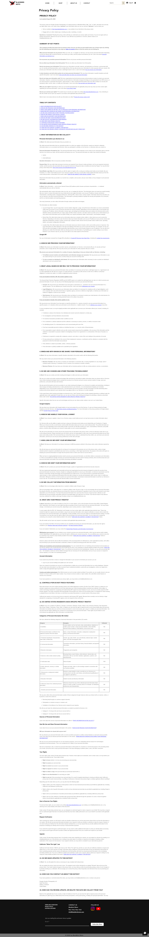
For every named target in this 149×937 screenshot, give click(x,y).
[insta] (92, 908)
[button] (135, 2)
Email (46, 921)
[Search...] (123, 3)
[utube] (98, 908)
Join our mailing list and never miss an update (58, 918)
